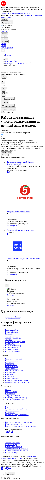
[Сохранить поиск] (3, 82)
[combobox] (11, 72)
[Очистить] (4, 77)
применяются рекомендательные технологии (19, 457)
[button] (3, 44)
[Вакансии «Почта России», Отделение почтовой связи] (25, 246)
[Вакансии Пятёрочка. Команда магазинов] (25, 192)
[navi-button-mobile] (3, 50)
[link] (4, 38)
